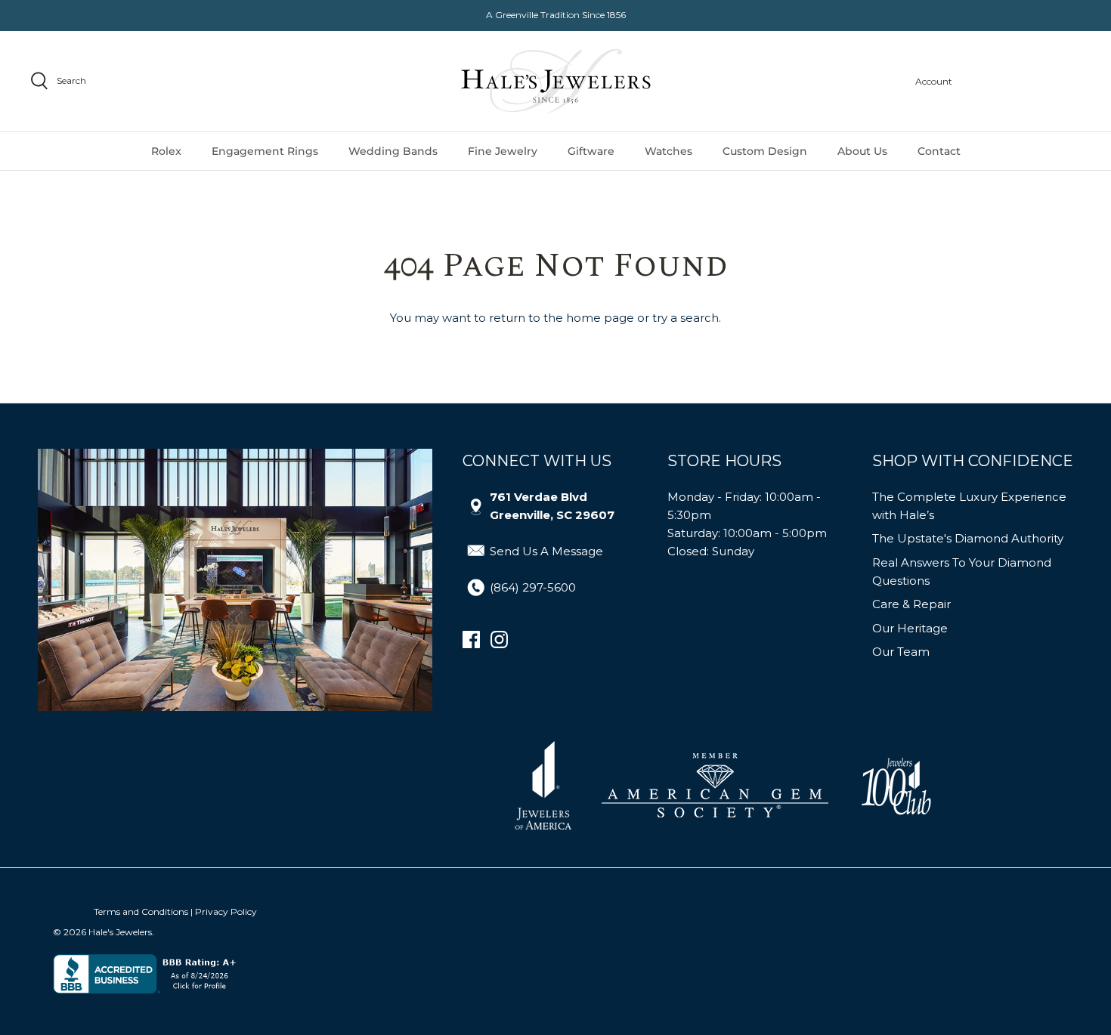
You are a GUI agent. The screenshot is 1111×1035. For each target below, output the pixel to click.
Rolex (166, 151)
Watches (668, 151)
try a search (685, 317)
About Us (862, 151)
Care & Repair (911, 604)
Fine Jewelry (502, 151)
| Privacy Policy (223, 911)
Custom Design (765, 151)
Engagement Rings (265, 151)
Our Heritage (910, 628)
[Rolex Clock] (1024, 81)
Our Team (901, 651)
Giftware (591, 151)
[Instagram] (499, 639)
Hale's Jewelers (120, 932)
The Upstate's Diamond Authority (967, 538)
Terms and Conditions (141, 911)
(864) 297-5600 (533, 587)
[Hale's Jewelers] (556, 81)
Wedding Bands (393, 151)
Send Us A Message (546, 551)
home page (600, 317)
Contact (939, 151)
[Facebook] (471, 639)
